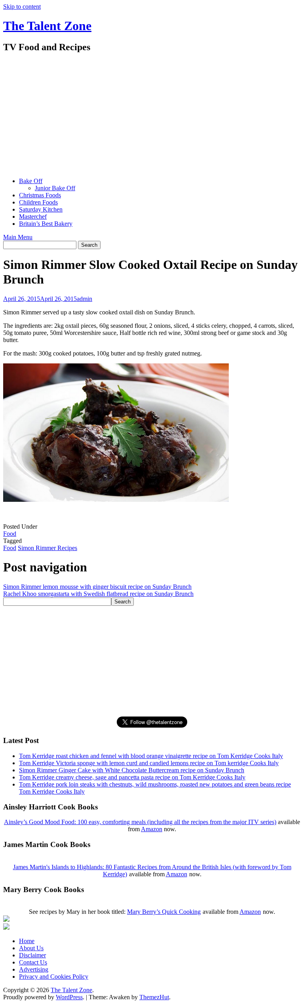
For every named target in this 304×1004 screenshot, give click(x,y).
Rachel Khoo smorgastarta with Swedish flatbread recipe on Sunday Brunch (98, 593)
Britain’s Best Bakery (45, 223)
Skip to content (22, 6)
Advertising (33, 969)
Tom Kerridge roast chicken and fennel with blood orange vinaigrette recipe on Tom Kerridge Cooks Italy (151, 756)
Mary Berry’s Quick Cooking (164, 911)
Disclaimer (32, 955)
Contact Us (33, 962)
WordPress (69, 997)
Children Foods (38, 202)
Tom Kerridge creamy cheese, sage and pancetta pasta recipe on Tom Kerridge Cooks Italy (132, 777)
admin (84, 298)
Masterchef (33, 216)
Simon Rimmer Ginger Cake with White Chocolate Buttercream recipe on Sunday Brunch (131, 770)
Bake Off (30, 181)
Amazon (151, 829)
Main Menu (17, 237)
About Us (31, 948)
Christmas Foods (40, 195)
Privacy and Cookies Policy (53, 976)
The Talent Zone (47, 26)
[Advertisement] (152, 116)
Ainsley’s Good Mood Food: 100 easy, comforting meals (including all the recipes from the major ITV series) (140, 822)
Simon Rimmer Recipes (47, 548)
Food (9, 533)
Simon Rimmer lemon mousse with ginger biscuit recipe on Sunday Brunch (97, 586)
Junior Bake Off (55, 188)
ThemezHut (154, 997)
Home (26, 941)
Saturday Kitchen (41, 209)
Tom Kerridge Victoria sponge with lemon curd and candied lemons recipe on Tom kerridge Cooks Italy (149, 763)
